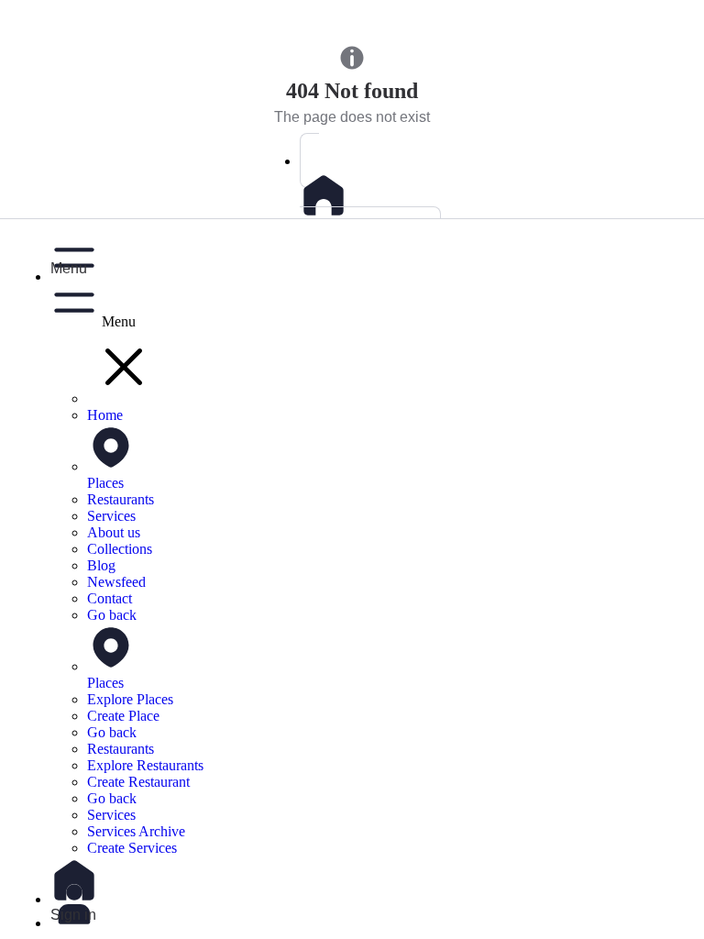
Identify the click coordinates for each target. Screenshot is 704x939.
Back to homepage (361, 234)
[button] (370, 255)
